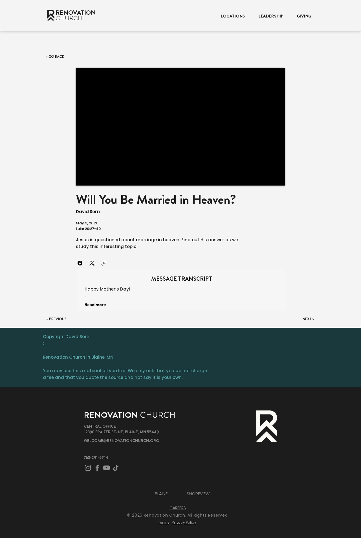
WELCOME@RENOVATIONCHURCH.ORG (121, 440)
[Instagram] (88, 468)
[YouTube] (106, 468)
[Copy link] (104, 263)
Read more (95, 304)
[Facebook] (80, 263)
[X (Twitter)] (91, 263)
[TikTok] (116, 468)
